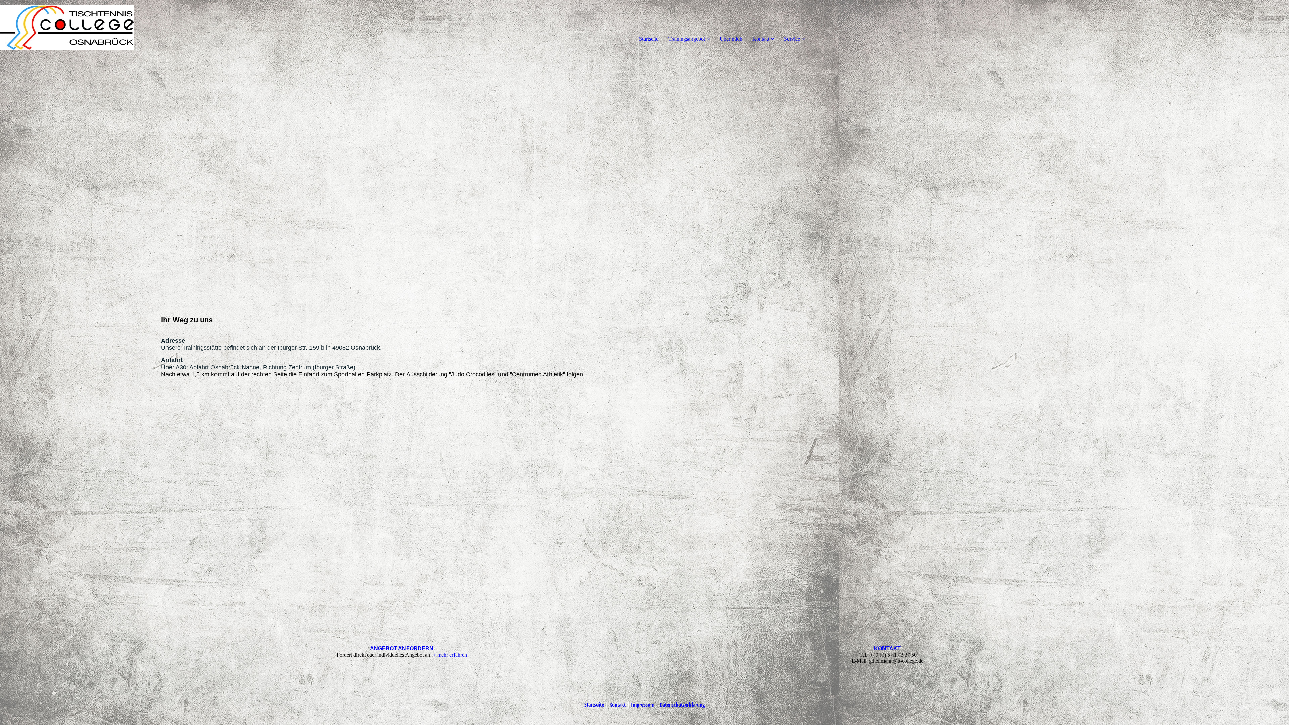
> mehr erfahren (450, 655)
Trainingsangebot (686, 39)
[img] (77, 27)
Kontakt (760, 39)
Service (792, 39)
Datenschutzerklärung (682, 704)
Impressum (642, 704)
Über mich (731, 39)
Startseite (648, 39)
